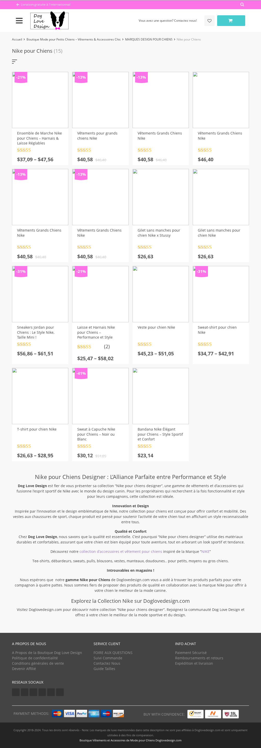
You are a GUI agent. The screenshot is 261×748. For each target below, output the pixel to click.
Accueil (17, 39)
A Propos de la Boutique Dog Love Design (47, 652)
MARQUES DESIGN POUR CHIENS (149, 39)
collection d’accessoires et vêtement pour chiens (121, 551)
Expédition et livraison (194, 663)
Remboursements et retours (199, 658)
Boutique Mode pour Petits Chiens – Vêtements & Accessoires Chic (74, 39)
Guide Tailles (104, 668)
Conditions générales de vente (38, 663)
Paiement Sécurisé (191, 652)
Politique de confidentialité (35, 658)
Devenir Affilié (24, 668)
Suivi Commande (108, 658)
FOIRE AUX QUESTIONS (113, 652)
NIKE (205, 551)
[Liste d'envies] (209, 20)
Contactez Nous (107, 663)
